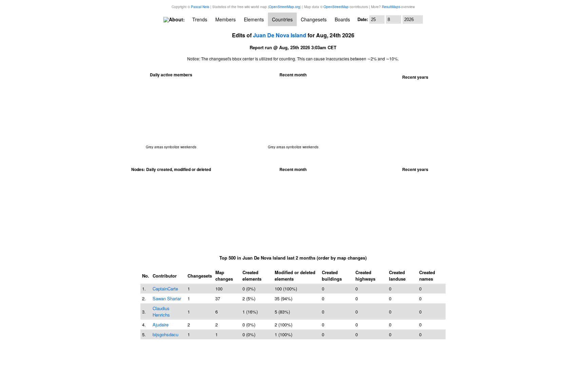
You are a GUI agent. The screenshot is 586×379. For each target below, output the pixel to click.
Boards (342, 19)
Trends (199, 19)
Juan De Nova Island (279, 35)
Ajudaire (161, 324)
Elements (254, 19)
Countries (282, 19)
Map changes (224, 275)
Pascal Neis (200, 6)
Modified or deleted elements (295, 275)
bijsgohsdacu (165, 334)
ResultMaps (391, 6)
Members (225, 19)
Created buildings (332, 275)
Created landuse (397, 275)
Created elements (251, 275)
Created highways (365, 275)
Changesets (314, 19)
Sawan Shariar (167, 298)
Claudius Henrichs (161, 311)
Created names (427, 275)
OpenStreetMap (336, 6)
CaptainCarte (165, 288)
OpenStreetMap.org (284, 6)
